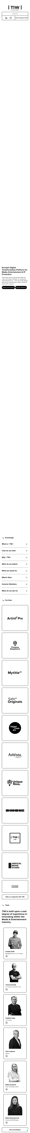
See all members (15, 1130)
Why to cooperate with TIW (15, 897)
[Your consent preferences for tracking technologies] (27, 1130)
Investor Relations (21, 287)
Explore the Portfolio (8, 287)
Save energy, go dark (21, 18)
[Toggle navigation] (15, 13)
